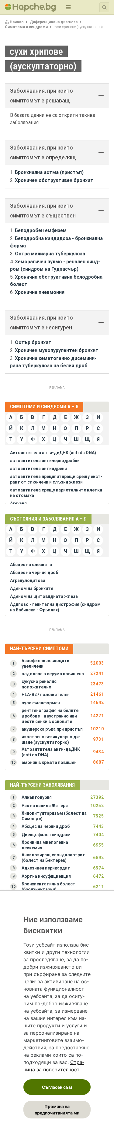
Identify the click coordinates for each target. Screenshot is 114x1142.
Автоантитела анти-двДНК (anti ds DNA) (53, 452)
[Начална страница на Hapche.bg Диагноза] (30, 7)
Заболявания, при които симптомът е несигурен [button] (41, 322)
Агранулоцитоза (27, 580)
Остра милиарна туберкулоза (50, 254)
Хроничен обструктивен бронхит (54, 180)
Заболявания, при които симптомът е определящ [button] (43, 152)
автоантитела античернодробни (45, 460)
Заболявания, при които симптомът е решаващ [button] (41, 95)
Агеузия (18, 503)
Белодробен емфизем (41, 230)
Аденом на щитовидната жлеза (44, 596)
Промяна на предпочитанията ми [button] (57, 1109)
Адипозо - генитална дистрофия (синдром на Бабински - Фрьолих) (55, 607)
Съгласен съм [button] (57, 1087)
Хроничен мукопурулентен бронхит (56, 350)
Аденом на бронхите (31, 588)
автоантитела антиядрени (38, 468)
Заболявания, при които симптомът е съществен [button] (43, 210)
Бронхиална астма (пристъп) (49, 172)
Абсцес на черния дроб (34, 572)
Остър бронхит (33, 342)
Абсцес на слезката (31, 564)
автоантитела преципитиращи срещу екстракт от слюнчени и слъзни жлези (56, 479)
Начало (17, 22)
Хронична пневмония (39, 292)
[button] (57, 663)
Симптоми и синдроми (26, 27)
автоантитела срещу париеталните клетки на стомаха (56, 493)
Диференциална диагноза (54, 22)
